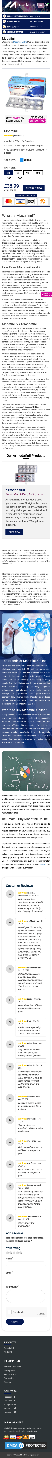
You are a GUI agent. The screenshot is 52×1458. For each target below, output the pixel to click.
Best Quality (13, 27)
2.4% (39, 305)
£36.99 (11, 186)
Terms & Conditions (12, 1366)
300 (20, 178)
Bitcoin (43, 864)
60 (18, 172)
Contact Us (8, 1378)
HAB (13, 697)
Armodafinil (15, 490)
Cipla (34, 802)
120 (38, 172)
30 (8, 172)
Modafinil (8, 1352)
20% (36, 300)
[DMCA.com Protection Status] (26, 1445)
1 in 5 (6, 443)
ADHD (34, 407)
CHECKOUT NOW (34, 188)
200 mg (27, 160)
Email (9, 1272)
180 (9, 178)
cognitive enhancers (15, 243)
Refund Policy (10, 1374)
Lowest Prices (13, 21)
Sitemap (7, 1382)
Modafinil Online (20, 42)
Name (9, 1258)
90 (27, 172)
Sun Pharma (10, 700)
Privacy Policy (9, 1370)
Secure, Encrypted (15, 32)
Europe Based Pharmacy (17, 16)
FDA (21, 553)
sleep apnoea (17, 293)
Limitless (42, 223)
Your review (12, 1286)
